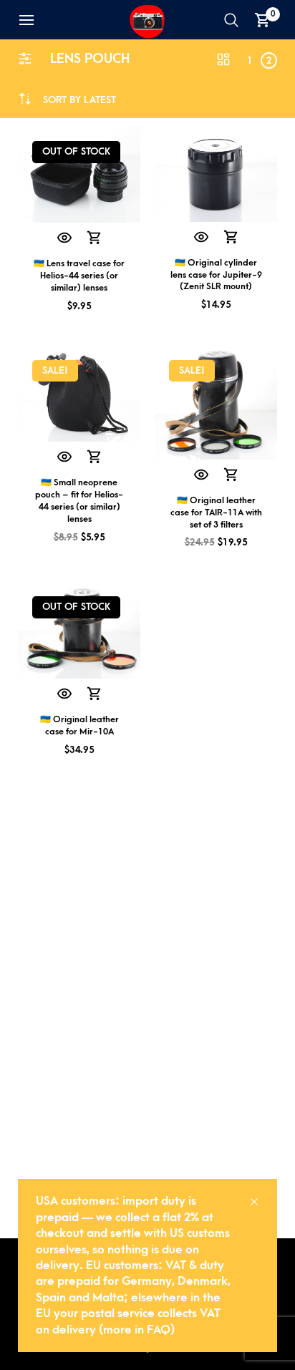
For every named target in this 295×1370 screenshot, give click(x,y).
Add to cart (231, 237)
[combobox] (79, 100)
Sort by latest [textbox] (79, 100)
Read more (94, 238)
